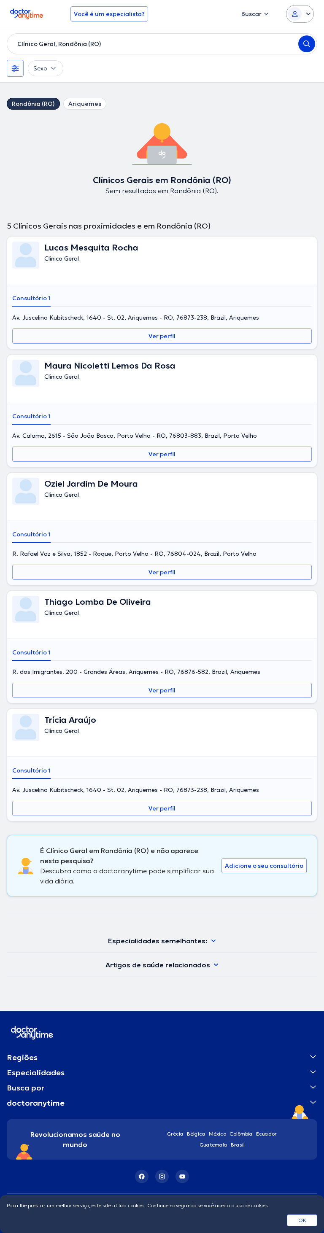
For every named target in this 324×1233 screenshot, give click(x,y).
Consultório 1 (31, 298)
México (217, 1134)
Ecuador (266, 1134)
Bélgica (196, 1134)
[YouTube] (182, 1176)
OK (302, 1220)
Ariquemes (84, 104)
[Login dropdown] (300, 14)
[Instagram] (162, 1176)
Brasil (238, 1144)
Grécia (175, 1134)
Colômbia (241, 1134)
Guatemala (213, 1144)
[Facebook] (141, 1176)
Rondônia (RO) (33, 104)
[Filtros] (15, 68)
